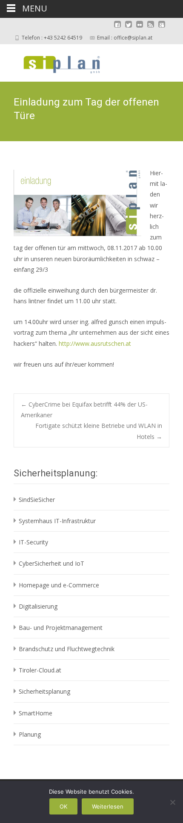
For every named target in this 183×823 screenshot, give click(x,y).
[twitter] (128, 28)
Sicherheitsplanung (44, 691)
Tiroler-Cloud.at (40, 670)
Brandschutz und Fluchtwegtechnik (66, 649)
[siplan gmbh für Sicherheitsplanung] (54, 61)
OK (63, 806)
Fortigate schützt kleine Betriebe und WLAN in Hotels (98, 430)
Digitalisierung (38, 606)
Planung (30, 734)
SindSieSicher (37, 500)
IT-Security (33, 542)
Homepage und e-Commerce (59, 585)
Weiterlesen (107, 806)
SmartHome (35, 713)
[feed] (150, 28)
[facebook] (117, 28)
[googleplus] (161, 28)
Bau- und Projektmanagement (61, 628)
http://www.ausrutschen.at (95, 343)
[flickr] (139, 28)
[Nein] (172, 802)
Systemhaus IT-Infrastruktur (57, 521)
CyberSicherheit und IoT (51, 563)
